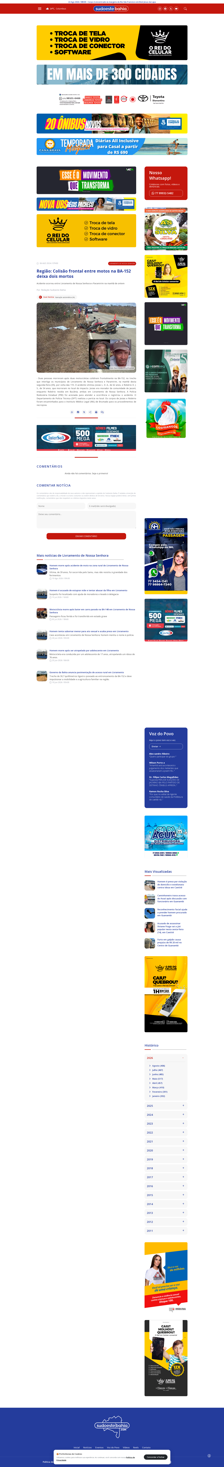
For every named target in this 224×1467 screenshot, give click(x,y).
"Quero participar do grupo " (162, 756)
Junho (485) (158, 1074)
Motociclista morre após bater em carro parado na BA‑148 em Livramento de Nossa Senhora (92, 611)
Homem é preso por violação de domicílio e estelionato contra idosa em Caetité (172, 884)
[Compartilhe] (90, 412)
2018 (150, 1168)
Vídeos (126, 1447)
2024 (150, 1114)
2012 (150, 1222)
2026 (150, 1058)
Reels (136, 1447)
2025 (150, 1105)
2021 (150, 1141)
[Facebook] (165, 9)
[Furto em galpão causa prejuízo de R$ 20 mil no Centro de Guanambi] (150, 943)
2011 (150, 1230)
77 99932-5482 (163, 193)
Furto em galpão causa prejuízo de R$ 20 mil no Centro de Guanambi (169, 942)
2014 (150, 1204)
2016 (150, 1186)
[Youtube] (176, 9)
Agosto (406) (158, 1065)
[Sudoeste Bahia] (110, 8)
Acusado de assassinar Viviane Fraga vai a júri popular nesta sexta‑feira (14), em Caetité (170, 928)
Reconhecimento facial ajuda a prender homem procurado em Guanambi (172, 912)
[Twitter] (171, 9)
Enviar (155, 746)
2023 (150, 1123)
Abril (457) (157, 1083)
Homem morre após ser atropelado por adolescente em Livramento (84, 650)
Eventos (99, 1447)
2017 (150, 1177)
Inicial (77, 1447)
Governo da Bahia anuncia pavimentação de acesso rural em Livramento (86, 672)
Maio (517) (157, 1078)
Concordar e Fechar (155, 1457)
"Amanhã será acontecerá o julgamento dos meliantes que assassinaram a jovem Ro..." (163, 768)
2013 (150, 1213)
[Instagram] (160, 9)
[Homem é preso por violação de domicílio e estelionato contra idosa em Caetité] (150, 885)
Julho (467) (157, 1070)
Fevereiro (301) (159, 1091)
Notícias (87, 1447)
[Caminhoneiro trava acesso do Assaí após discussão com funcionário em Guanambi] (150, 899)
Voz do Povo (113, 1447)
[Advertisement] (166, 479)
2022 (150, 1132)
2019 (150, 1159)
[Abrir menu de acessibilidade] (209, 1456)
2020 (150, 1150)
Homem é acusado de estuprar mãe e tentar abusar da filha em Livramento (88, 590)
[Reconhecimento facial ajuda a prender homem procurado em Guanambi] (150, 913)
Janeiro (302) (158, 1096)
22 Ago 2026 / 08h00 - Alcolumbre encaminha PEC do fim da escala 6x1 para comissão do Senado (112, 2)
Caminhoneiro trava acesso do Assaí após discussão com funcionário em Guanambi (172, 898)
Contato (146, 1447)
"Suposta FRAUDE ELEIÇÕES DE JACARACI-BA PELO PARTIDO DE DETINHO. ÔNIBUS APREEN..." (164, 782)
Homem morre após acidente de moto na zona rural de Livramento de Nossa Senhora (88, 567)
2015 (150, 1195)
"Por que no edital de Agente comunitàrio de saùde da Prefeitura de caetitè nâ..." (166, 797)
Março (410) (158, 1087)
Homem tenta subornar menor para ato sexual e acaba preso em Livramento (89, 631)
